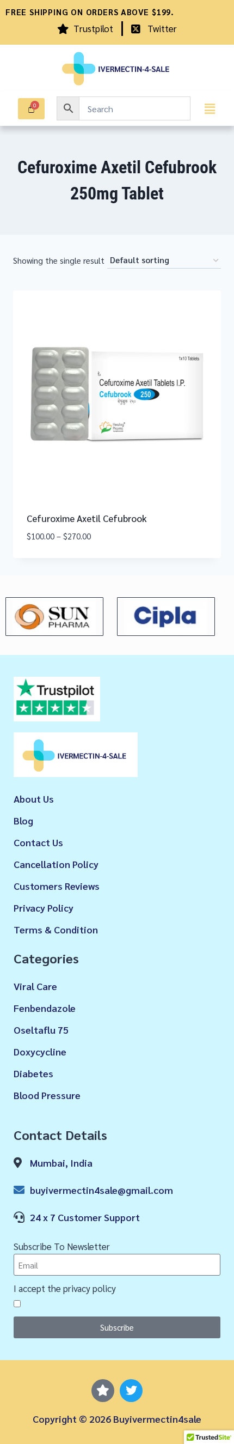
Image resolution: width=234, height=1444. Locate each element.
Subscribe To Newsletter (62, 1246)
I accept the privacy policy (65, 1288)
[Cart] (31, 108)
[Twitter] (131, 1390)
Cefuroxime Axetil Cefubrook (87, 518)
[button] (209, 108)
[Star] (102, 1390)
